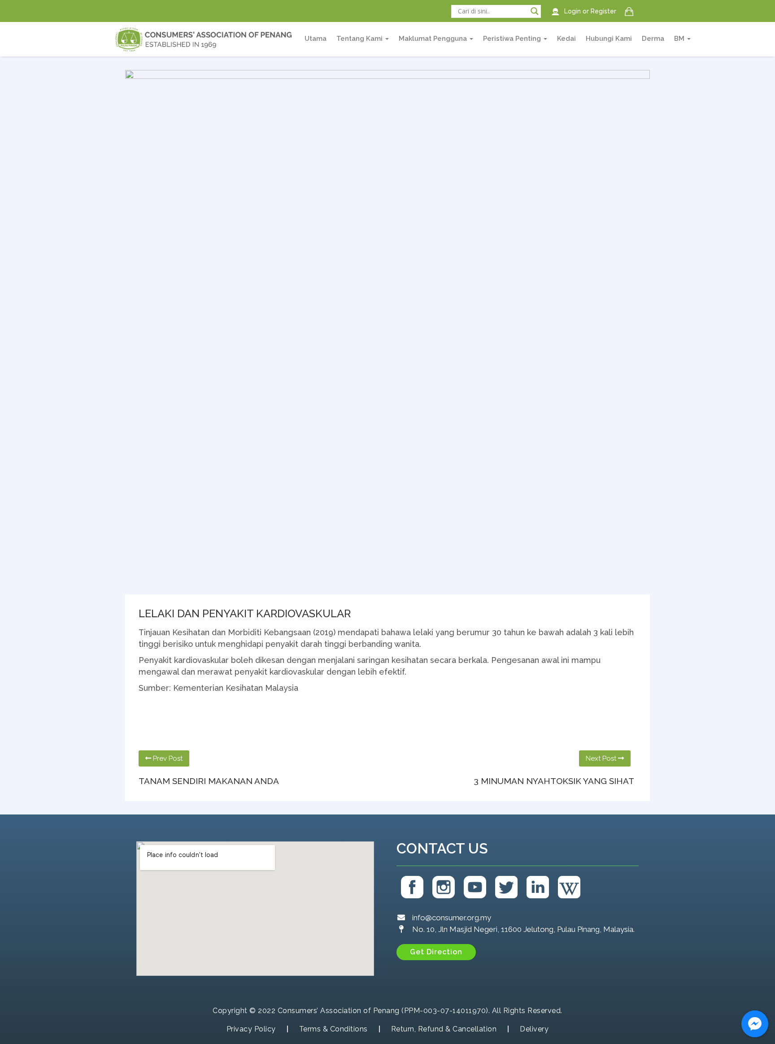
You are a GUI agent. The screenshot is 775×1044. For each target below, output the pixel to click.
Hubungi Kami (609, 39)
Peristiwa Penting (513, 39)
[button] (436, 952)
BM (680, 39)
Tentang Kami (360, 39)
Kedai (566, 39)
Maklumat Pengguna (434, 39)
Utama (316, 39)
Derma (653, 39)
